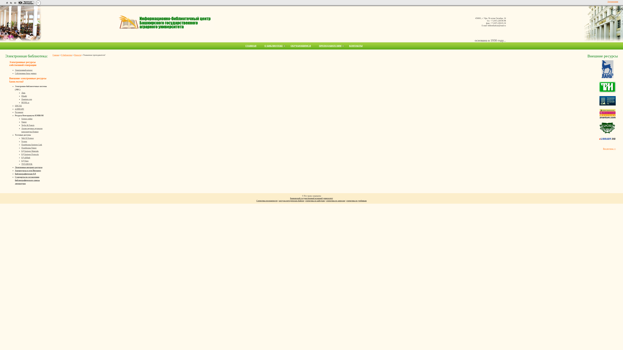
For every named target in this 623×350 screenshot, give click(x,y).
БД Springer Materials (30, 151)
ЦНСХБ (18, 106)
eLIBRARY (19, 109)
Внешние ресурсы (602, 56)
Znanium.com (26, 99)
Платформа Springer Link (31, 145)
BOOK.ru (25, 102)
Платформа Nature (29, 148)
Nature (24, 122)
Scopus (24, 141)
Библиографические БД (25, 174)
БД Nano (25, 161)
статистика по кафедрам (315, 201)
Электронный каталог (24, 70)
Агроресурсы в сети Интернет (28, 170)
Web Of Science (27, 138)
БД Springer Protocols (30, 154)
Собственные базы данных (26, 73)
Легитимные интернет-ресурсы (28, 167)
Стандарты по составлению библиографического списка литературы (27, 180)
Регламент (19, 112)
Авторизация (612, 1)
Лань (23, 93)
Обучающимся (301, 46)
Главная (250, 46)
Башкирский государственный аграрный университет (311, 198)
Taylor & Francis (27, 125)
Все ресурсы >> (609, 149)
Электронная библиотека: (26, 56)
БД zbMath (25, 158)
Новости (77, 55)
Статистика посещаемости (266, 201)
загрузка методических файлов (291, 201)
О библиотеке (273, 46)
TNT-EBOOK (26, 164)
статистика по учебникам (356, 201)
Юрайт (24, 96)
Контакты (356, 46)
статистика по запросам (335, 201)
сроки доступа (16, 81)
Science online (26, 119)
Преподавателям (330, 46)
